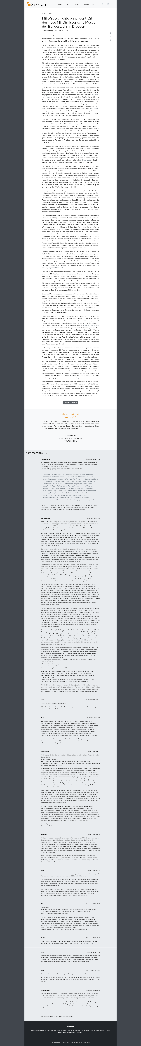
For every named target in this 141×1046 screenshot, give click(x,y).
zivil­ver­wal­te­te (87, 160)
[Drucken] (110, 34)
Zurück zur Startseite (70, 403)
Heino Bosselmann (99, 1030)
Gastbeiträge (56, 1042)
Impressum (86, 1042)
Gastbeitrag (48, 30)
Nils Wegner (79, 1032)
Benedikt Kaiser (36, 1030)
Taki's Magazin (88, 943)
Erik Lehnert (77, 1030)
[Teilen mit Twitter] (110, 41)
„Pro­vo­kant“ (57, 48)
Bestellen (86, 4)
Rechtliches (65, 1042)
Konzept (60, 4)
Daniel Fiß (60, 1030)
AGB (80, 1042)
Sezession (70, 435)
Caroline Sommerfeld (49, 1030)
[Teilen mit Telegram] (110, 37)
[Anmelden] (102, 4)
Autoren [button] (68, 4)
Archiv (77, 4)
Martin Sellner (69, 1032)
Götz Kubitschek (87, 1030)
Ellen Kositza (68, 1030)
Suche (94, 4)
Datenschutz (74, 1042)
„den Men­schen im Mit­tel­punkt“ (71, 378)
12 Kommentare (62, 30)
